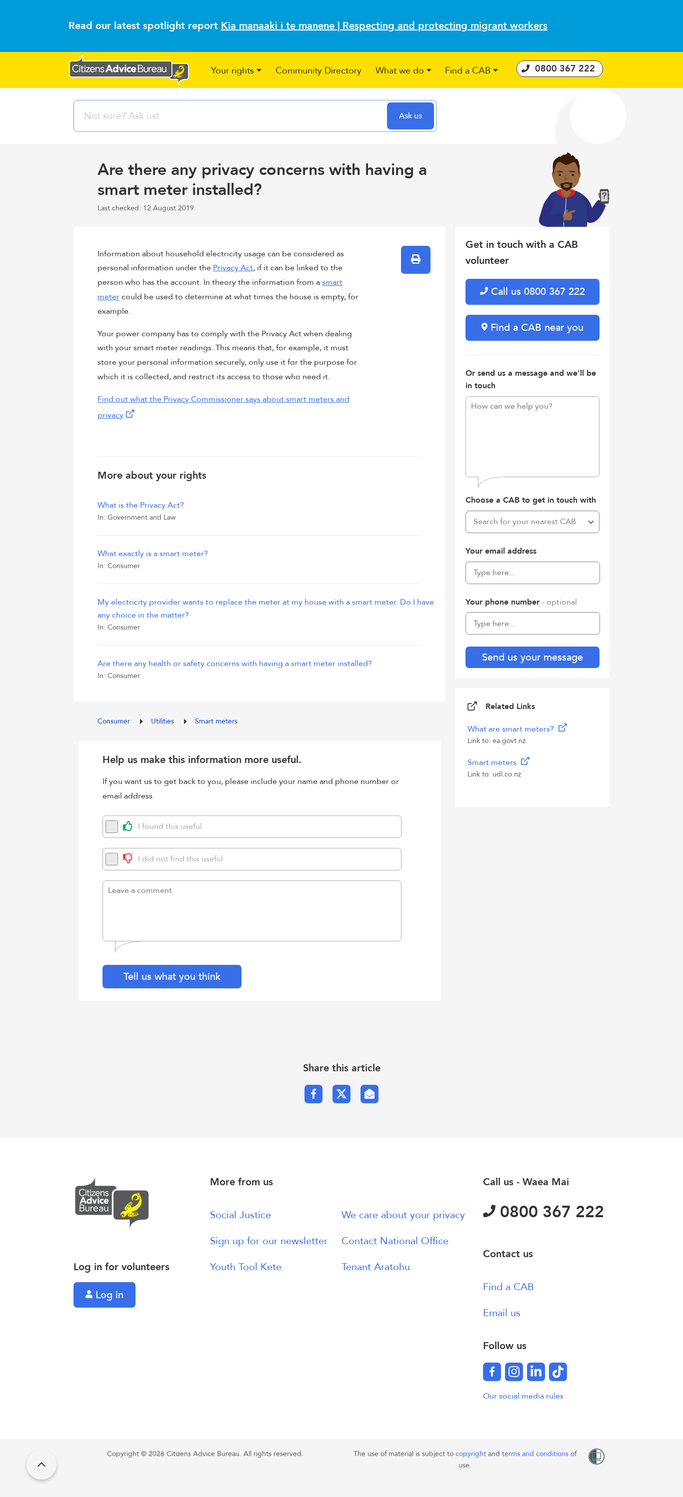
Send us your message (532, 657)
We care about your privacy (403, 1215)
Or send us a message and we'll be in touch (531, 380)
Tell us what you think (172, 976)
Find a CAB (508, 1287)
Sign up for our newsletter (269, 1241)
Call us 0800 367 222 (536, 291)
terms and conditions (536, 1454)
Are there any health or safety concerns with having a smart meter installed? (235, 663)
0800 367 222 (550, 1212)
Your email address (501, 551)
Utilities (163, 721)
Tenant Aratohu (376, 1267)
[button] (236, 71)
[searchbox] (231, 115)
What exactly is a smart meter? (153, 553)
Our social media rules (523, 1396)
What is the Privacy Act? (141, 505)
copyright (472, 1454)
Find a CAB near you (536, 327)
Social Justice (240, 1215)
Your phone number (521, 602)
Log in (108, 1295)
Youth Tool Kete (246, 1267)
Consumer (115, 721)
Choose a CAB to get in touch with (531, 500)
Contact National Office (395, 1241)
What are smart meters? (512, 729)
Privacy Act (233, 267)
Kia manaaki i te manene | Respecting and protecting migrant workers (384, 25)
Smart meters (216, 721)
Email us (501, 1313)
